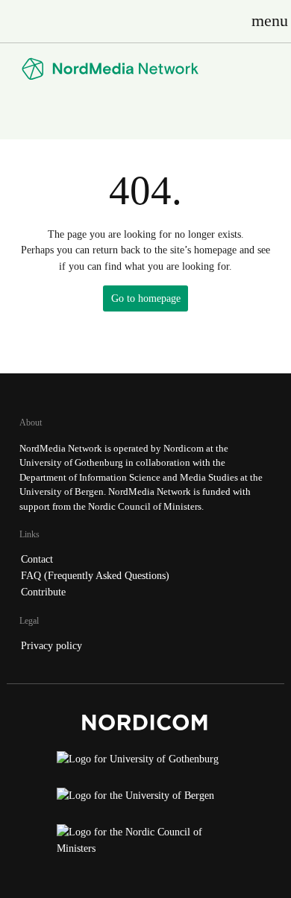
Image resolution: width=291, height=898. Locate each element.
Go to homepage (146, 298)
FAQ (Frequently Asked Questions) (95, 575)
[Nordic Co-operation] (145, 844)
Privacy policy (51, 645)
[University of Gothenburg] (145, 763)
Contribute (43, 592)
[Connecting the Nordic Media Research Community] (145, 69)
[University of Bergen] (145, 800)
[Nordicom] (145, 726)
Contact (37, 559)
